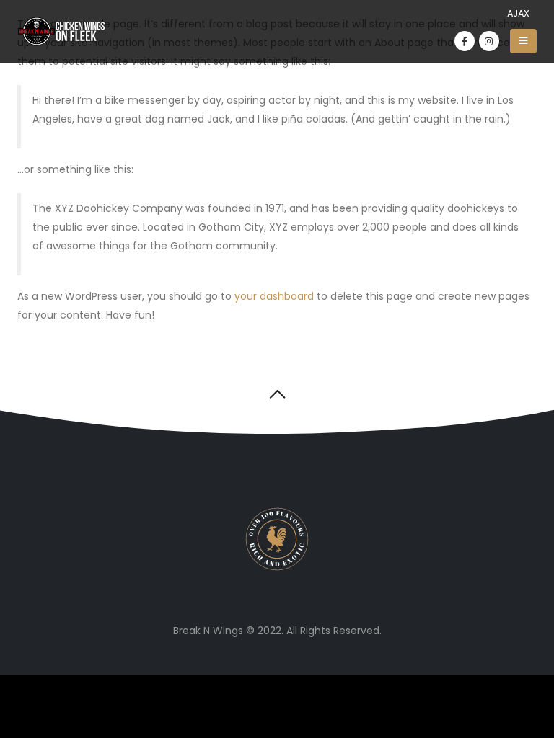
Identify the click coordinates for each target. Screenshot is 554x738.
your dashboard (274, 296)
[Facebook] (464, 41)
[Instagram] (489, 41)
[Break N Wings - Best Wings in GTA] (61, 31)
